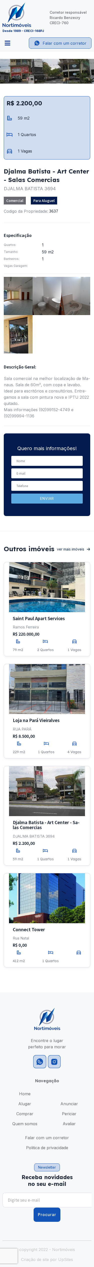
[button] (47, 1167)
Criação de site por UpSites (47, 1259)
